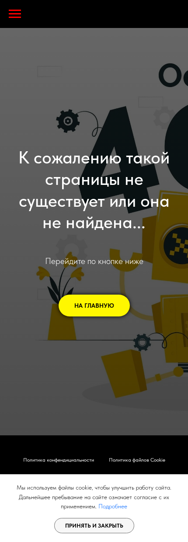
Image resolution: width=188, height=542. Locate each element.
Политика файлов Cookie (137, 460)
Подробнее (112, 506)
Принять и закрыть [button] (94, 525)
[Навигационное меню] (15, 14)
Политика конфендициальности (58, 460)
